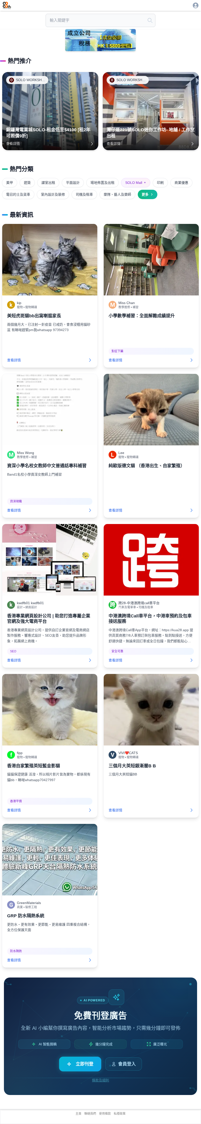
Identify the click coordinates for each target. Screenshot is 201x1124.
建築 (27, 183)
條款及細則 (100, 1080)
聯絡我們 (90, 1113)
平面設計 (73, 183)
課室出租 (48, 183)
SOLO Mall (135, 183)
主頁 (78, 1113)
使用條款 (105, 1113)
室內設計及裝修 (53, 194)
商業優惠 (181, 183)
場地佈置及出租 (102, 183)
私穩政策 (120, 1113)
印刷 (160, 183)
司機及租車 (84, 194)
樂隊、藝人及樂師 (117, 194)
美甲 (9, 183)
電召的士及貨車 (18, 194)
